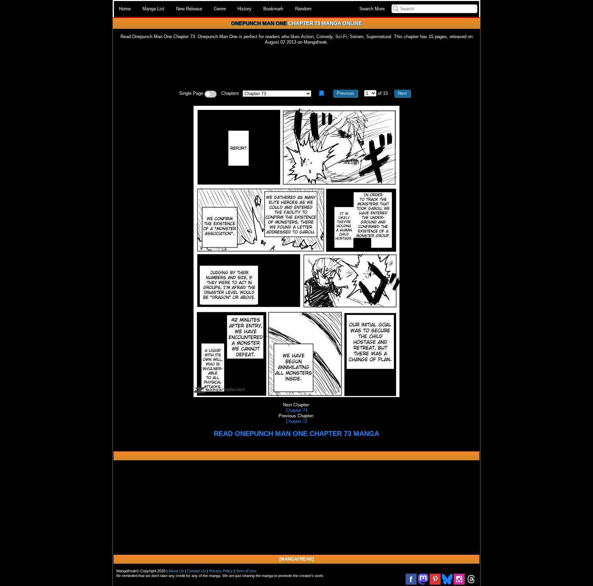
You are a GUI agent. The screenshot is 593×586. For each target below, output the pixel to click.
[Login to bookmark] (321, 93)
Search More (372, 8)
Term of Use (246, 571)
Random (303, 8)
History (244, 8)
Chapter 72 (296, 421)
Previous (345, 93)
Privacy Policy (221, 571)
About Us (176, 571)
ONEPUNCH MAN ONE (259, 23)
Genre (220, 8)
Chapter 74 (296, 410)
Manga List (153, 8)
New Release (189, 8)
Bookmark (273, 8)
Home (125, 8)
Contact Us (196, 571)
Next (402, 93)
